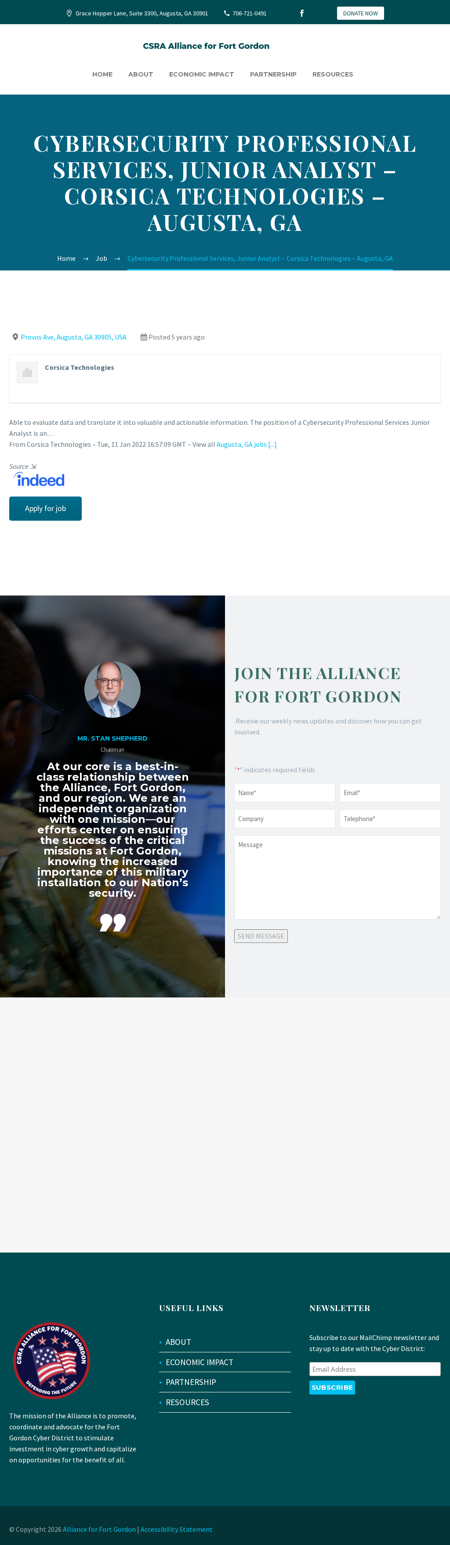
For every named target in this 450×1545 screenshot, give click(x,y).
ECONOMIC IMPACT (199, 1362)
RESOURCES (187, 1402)
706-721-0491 (249, 13)
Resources (332, 74)
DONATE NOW (360, 13)
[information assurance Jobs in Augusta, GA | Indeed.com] (36, 478)
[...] (272, 444)
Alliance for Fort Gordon (99, 1529)
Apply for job (45, 508)
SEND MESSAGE (261, 935)
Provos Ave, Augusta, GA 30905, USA (74, 336)
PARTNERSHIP (191, 1382)
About (140, 74)
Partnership (273, 74)
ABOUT (178, 1342)
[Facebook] (301, 13)
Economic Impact (201, 74)
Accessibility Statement (177, 1529)
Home (102, 74)
